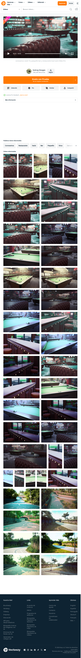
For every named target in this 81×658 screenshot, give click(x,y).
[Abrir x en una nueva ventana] (41, 649)
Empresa (6, 614)
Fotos (21, 2)
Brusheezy (7, 604)
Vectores (10, 2)
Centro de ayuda (51, 605)
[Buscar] (71, 9)
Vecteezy (6, 608)
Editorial (41, 2)
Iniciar (71, 3)
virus (60, 145)
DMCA (28, 609)
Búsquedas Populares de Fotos (31, 625)
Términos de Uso (70, 650)
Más (8, 4)
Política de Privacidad (69, 652)
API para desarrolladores (9, 620)
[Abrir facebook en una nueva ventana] (25, 649)
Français (72, 617)
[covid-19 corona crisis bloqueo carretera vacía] (21, 498)
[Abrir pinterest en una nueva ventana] (35, 649)
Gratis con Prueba (40, 80)
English (71, 604)
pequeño (51, 145)
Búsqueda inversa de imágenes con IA (9, 626)
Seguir (51, 72)
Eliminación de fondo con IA (8, 632)
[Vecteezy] (3, 3)
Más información (10, 99)
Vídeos (30, 2)
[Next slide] (72, 144)
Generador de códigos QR (8, 637)
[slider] (43, 53)
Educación (7, 617)
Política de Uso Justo (67, 653)
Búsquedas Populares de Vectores (31, 619)
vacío (34, 145)
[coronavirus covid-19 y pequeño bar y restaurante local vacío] (10, 165)
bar (42, 145)
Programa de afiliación (30, 613)
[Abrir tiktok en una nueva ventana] (38, 649)
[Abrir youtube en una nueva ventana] (45, 649)
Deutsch (72, 614)
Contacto (51, 609)
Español (71, 608)
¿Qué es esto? (24, 95)
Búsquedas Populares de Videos (31, 632)
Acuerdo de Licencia (30, 605)
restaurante (23, 145)
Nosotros (51, 612)
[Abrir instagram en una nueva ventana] (28, 649)
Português (72, 611)
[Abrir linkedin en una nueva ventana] (31, 649)
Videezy (6, 611)
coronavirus (9, 145)
